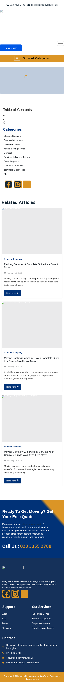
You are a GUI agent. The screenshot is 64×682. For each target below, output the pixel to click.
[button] (32, 116)
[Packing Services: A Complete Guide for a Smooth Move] (32, 231)
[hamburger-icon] (60, 43)
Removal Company (13, 259)
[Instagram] (18, 184)
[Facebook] (8, 184)
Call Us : (26, 546)
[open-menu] (17, 58)
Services (6, 628)
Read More (11, 293)
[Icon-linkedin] (27, 184)
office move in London (32, 524)
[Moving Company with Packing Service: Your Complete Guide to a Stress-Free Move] (32, 418)
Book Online (11, 48)
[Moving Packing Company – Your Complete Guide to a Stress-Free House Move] (32, 325)
